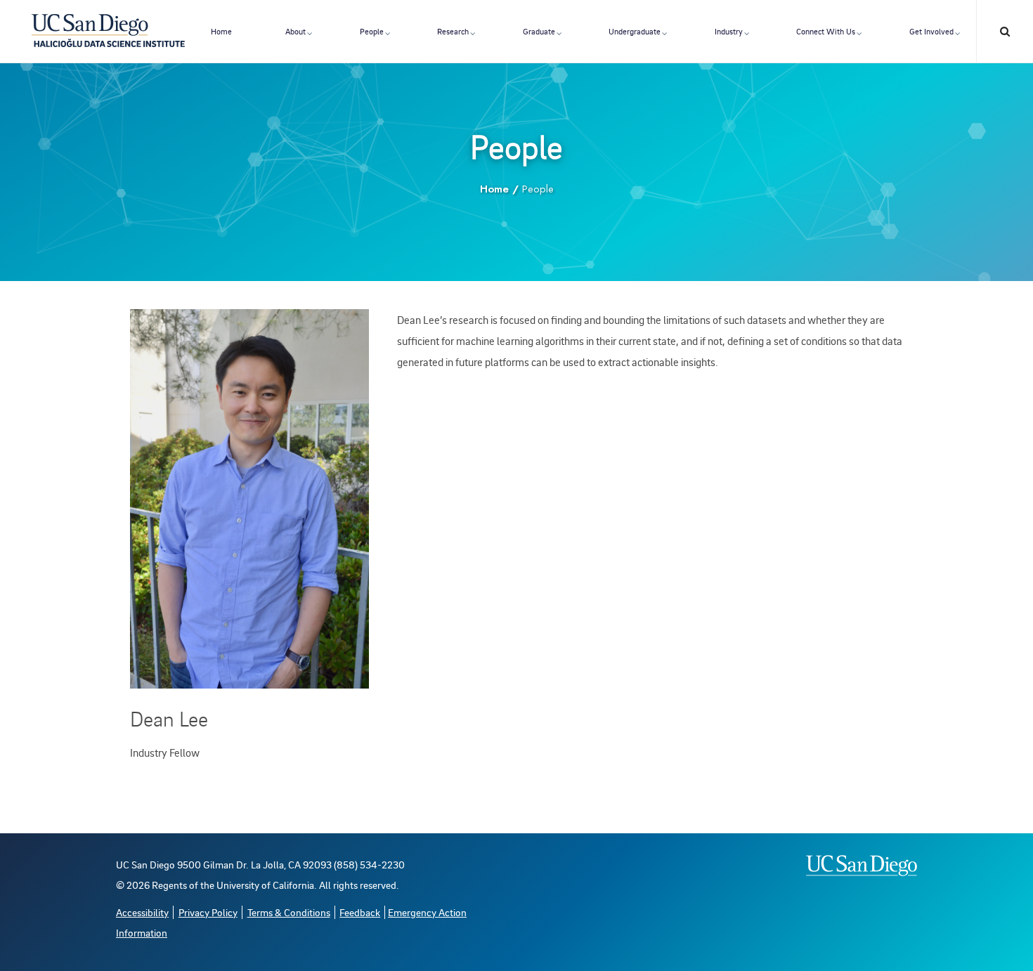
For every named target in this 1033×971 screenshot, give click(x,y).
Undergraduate (635, 31)
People (372, 31)
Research (453, 31)
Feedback (359, 912)
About (295, 31)
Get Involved (931, 31)
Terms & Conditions (288, 912)
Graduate (539, 31)
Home (221, 31)
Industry (729, 31)
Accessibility (142, 912)
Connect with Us (825, 31)
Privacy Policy (208, 912)
